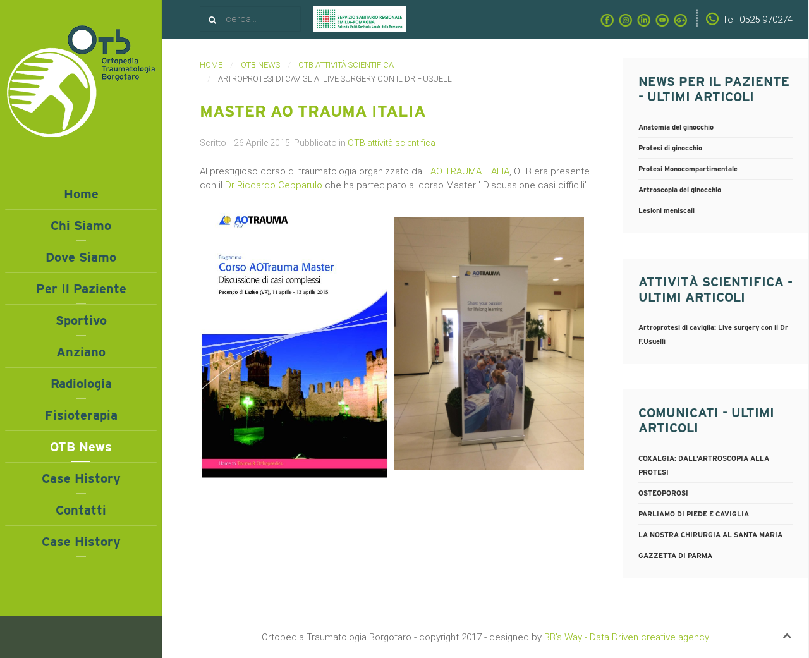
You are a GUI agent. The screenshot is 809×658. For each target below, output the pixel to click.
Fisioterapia (81, 415)
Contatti (81, 510)
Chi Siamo (81, 225)
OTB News (81, 446)
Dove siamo (81, 257)
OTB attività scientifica (391, 143)
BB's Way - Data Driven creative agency (626, 637)
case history (81, 541)
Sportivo (81, 320)
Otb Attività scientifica (346, 65)
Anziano (81, 352)
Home (81, 194)
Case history (81, 478)
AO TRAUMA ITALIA (469, 171)
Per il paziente (81, 288)
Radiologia (81, 383)
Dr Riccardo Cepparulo (273, 185)
